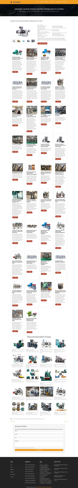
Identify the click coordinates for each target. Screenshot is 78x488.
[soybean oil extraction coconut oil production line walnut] (60, 374)
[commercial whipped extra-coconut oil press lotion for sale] (32, 392)
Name (16, 430)
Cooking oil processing (43, 467)
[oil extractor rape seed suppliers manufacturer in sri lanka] (46, 344)
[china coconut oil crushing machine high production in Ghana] (32, 359)
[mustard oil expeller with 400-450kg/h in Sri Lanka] (60, 359)
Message (16, 440)
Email (16, 434)
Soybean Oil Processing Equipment (30, 480)
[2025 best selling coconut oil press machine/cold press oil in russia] (18, 374)
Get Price (29, 73)
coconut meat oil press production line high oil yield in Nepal (60, 469)
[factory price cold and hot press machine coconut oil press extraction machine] (18, 359)
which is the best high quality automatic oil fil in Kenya (60, 480)
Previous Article (13, 421)
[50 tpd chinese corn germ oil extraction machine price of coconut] (60, 344)
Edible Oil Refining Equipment (29, 469)
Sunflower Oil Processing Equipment (30, 482)
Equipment (46, 1)
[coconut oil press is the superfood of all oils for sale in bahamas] (46, 359)
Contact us (65, 1)
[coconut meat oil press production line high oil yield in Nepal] (18, 344)
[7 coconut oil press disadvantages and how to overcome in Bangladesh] (32, 407)
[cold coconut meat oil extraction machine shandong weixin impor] (46, 392)
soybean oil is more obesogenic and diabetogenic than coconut (59, 476)
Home (38, 1)
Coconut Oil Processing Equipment (33, 11)
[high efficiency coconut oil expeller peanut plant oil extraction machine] (18, 392)
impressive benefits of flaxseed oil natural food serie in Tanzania (61, 465)
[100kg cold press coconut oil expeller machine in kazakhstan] (46, 375)
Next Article (65, 421)
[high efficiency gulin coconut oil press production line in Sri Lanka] (46, 407)
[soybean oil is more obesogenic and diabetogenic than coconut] (32, 344)
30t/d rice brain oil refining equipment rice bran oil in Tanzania (61, 472)
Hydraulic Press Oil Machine (29, 471)
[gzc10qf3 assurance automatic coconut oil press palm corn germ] (18, 407)
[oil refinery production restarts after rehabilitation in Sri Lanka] (60, 392)
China (41, 465)
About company (58, 1)
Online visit (52, 1)
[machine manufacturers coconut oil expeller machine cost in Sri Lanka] (32, 374)
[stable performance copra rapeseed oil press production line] (60, 407)
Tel (15, 437)
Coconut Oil (45, 465)
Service (41, 1)
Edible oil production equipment (45, 469)
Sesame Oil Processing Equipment (30, 478)
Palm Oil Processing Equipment (29, 473)
